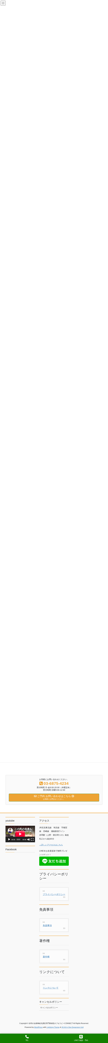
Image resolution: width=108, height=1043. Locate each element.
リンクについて (50, 988)
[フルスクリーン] (32, 839)
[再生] (9, 839)
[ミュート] (28, 839)
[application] (20, 834)
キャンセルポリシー (49, 1007)
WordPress (38, 1027)
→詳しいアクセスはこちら (51, 845)
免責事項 (47, 925)
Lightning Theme (53, 1027)
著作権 (46, 957)
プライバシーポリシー (54, 894)
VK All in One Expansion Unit (72, 1027)
